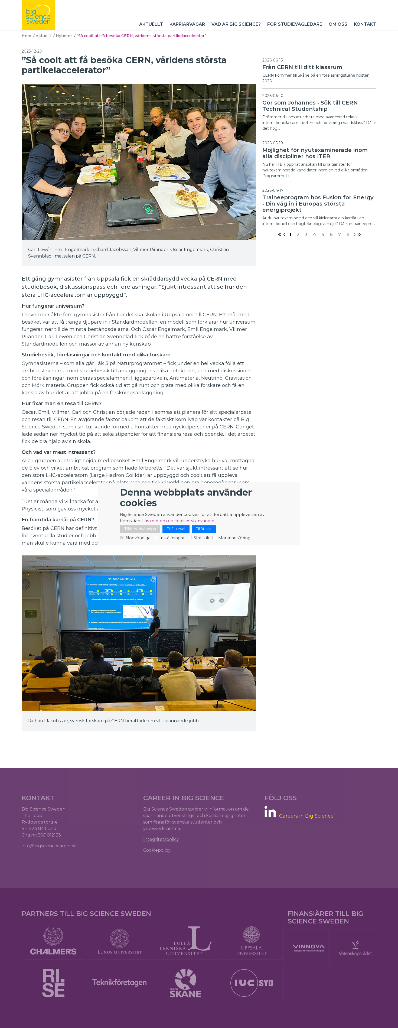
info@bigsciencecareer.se (49, 845)
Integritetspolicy (161, 839)
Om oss (338, 24)
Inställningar (172, 537)
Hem (26, 35)
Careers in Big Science (306, 816)
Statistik (201, 537)
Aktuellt (151, 24)
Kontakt (365, 24)
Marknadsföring (234, 537)
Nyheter (64, 35)
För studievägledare (294, 24)
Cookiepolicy (157, 850)
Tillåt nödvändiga (140, 528)
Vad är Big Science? (236, 24)
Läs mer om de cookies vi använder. (179, 520)
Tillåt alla (203, 528)
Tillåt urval (176, 528)
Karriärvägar (187, 24)
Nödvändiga (138, 537)
